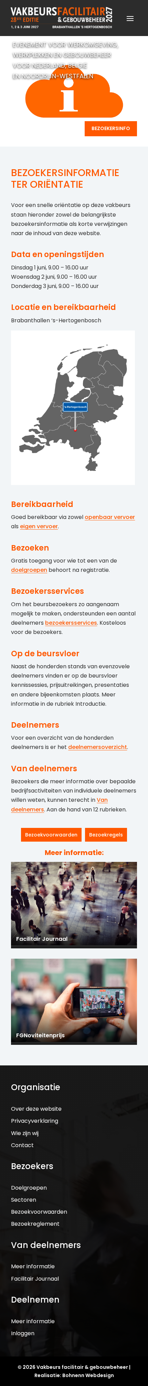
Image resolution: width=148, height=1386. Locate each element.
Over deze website (36, 1109)
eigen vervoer (39, 526)
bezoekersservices (71, 623)
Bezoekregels (106, 834)
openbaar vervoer (110, 517)
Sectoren (23, 1200)
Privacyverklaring (34, 1121)
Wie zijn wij (25, 1133)
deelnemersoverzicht (97, 747)
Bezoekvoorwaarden (51, 834)
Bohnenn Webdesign (88, 1375)
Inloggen (22, 1333)
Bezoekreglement (35, 1224)
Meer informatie (33, 1266)
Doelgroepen (29, 1188)
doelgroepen (29, 570)
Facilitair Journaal (35, 1279)
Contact (22, 1145)
